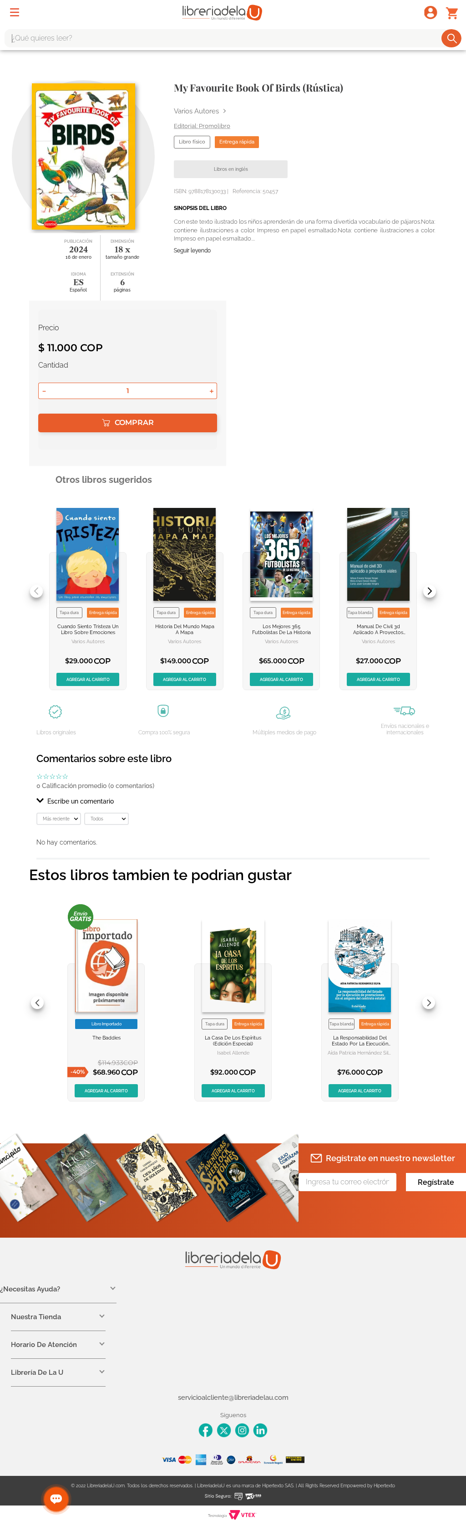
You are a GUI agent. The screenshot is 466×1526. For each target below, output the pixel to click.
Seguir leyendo (192, 251)
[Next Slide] (429, 591)
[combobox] (233, 38)
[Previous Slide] (36, 591)
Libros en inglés (231, 169)
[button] (233, 801)
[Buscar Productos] (452, 38)
